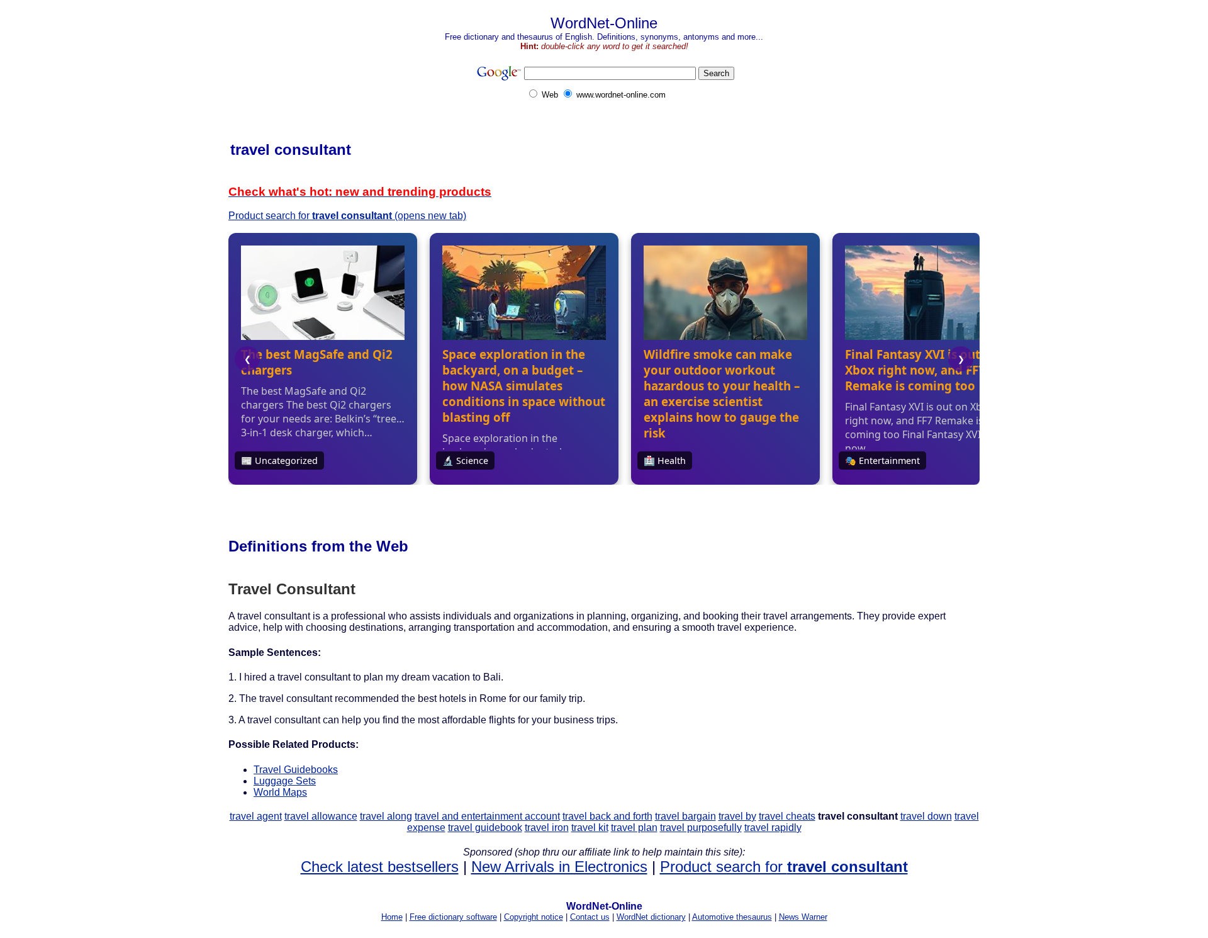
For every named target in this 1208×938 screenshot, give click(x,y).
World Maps (280, 792)
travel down (926, 816)
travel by (737, 816)
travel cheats (787, 816)
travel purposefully (701, 827)
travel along (386, 816)
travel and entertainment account (487, 816)
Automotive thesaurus (732, 917)
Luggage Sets (285, 781)
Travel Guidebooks (296, 769)
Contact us (590, 917)
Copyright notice (533, 917)
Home (392, 917)
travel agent (256, 816)
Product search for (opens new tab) (347, 215)
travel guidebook (485, 827)
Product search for (784, 866)
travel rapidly (773, 827)
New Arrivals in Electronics (559, 866)
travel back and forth (607, 816)
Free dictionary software (453, 917)
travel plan (634, 827)
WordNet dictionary (651, 917)
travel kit (589, 827)
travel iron (547, 827)
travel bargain (685, 816)
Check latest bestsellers (380, 866)
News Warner (803, 917)
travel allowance (320, 816)
